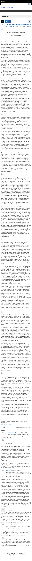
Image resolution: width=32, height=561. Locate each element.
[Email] (6, 21)
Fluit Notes (29, 26)
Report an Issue (11, 553)
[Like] (29, 21)
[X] (2, 21)
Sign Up (3, 1)
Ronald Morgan (8, 508)
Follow (29, 427)
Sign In (29, 1)
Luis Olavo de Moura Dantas (11, 432)
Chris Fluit (12, 26)
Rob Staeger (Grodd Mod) (11, 524)
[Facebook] (9, 21)
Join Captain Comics (6, 424)
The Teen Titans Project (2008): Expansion (18, 24)
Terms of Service (21, 553)
